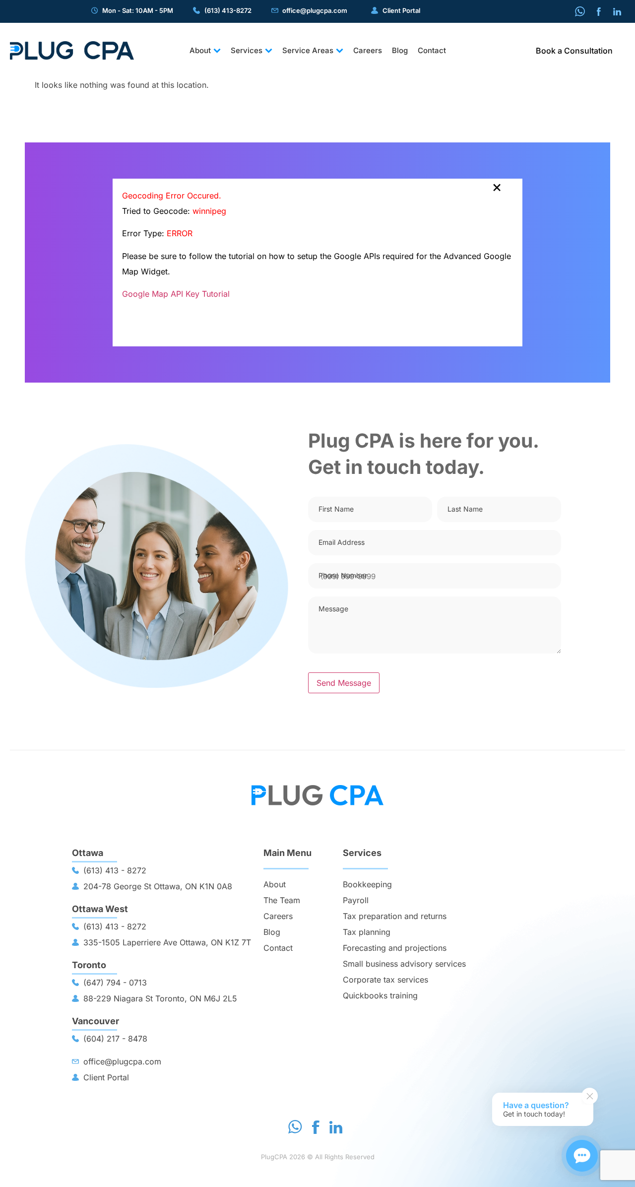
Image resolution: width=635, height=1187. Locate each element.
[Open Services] (268, 51)
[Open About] (217, 51)
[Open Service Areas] (339, 51)
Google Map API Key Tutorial (176, 294)
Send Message (344, 683)
